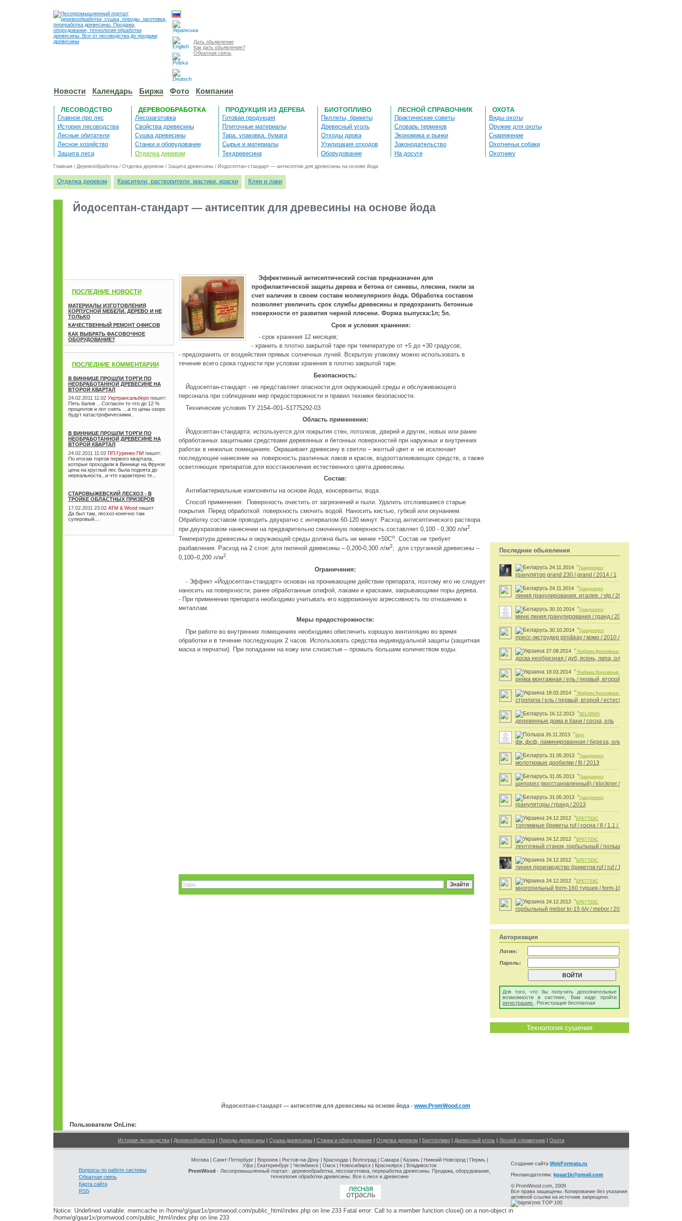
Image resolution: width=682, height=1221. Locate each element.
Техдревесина (242, 153)
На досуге (408, 153)
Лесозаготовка (155, 117)
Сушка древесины (160, 135)
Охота (503, 109)
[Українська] (176, 26)
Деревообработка (172, 109)
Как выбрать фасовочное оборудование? (106, 336)
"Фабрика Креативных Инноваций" (609, 651)
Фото (179, 91)
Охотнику (502, 153)
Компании (214, 91)
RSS (84, 1191)
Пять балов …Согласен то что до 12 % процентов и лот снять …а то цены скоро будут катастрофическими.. (116, 409)
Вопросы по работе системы (113, 1170)
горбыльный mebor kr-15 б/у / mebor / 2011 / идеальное (587, 909)
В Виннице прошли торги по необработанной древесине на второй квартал (114, 384)
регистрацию (518, 1003)
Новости (70, 91)
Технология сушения (559, 1028)
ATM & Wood (122, 508)
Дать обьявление (213, 42)
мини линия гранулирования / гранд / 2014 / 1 (575, 616)
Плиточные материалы (254, 126)
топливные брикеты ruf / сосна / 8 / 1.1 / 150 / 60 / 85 (582, 825)
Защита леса (76, 153)
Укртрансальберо (128, 398)
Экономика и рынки (421, 135)
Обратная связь (212, 53)
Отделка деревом (160, 153)
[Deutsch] (176, 75)
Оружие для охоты (515, 126)
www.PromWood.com (442, 1106)
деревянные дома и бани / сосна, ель (564, 721)
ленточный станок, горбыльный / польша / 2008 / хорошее (592, 846)
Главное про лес (81, 117)
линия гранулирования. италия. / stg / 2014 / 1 (575, 595)
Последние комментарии (115, 364)
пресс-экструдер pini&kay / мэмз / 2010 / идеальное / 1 (586, 637)
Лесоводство (86, 109)
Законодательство (420, 144)
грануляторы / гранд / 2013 (550, 804)
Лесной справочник (435, 109)
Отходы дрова (341, 135)
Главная (62, 166)
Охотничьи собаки (514, 144)
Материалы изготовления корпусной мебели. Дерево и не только (115, 311)
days (580, 735)
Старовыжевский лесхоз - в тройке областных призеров (111, 496)
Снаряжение (506, 135)
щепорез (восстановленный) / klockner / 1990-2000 (582, 783)
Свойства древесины (164, 126)
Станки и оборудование (168, 144)
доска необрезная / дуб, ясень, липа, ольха (572, 658)
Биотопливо (348, 109)
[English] (176, 43)
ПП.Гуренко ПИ (126, 453)
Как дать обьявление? (219, 47)
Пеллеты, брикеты (347, 117)
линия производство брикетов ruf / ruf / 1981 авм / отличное (593, 867)
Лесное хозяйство (83, 144)
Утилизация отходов (349, 144)
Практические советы (424, 117)
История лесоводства (88, 126)
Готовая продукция (248, 117)
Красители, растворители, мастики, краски (177, 181)
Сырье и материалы (250, 144)
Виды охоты (506, 117)
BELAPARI (589, 714)
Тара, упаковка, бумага (254, 135)
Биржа (151, 91)
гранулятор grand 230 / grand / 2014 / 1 (566, 575)
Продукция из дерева (265, 109)
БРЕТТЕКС (587, 818)
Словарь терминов (420, 126)
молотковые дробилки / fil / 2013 (557, 763)
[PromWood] (360, 1197)
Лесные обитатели (83, 135)
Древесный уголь (345, 126)
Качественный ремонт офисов (114, 325)
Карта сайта (93, 1184)
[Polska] (176, 59)
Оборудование (341, 153)
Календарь (112, 91)
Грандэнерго (591, 567)
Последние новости (107, 291)
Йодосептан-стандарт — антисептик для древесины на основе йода (298, 166)
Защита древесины (190, 166)
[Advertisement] (231, 243)
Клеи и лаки (265, 181)
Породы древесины (242, 1140)
